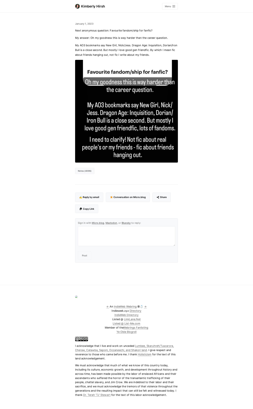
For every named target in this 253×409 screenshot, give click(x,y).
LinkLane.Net (132, 319)
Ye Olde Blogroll (127, 331)
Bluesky (126, 222)
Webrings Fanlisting (135, 327)
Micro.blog (98, 222)
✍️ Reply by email (89, 197)
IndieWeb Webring (125, 306)
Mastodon (111, 222)
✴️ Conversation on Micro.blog (128, 197)
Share (163, 197)
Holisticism (144, 354)
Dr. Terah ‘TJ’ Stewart (97, 394)
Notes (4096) (85, 171)
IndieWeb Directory (126, 315)
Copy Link (88, 208)
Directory (135, 310)
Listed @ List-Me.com (126, 323)
